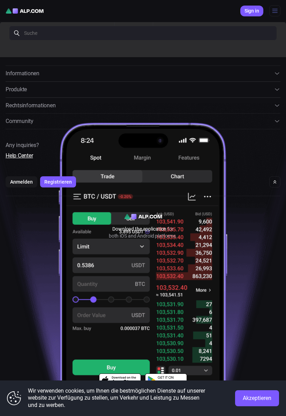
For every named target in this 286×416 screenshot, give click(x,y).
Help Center (19, 155)
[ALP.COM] (25, 11)
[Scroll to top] (274, 181)
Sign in (251, 11)
